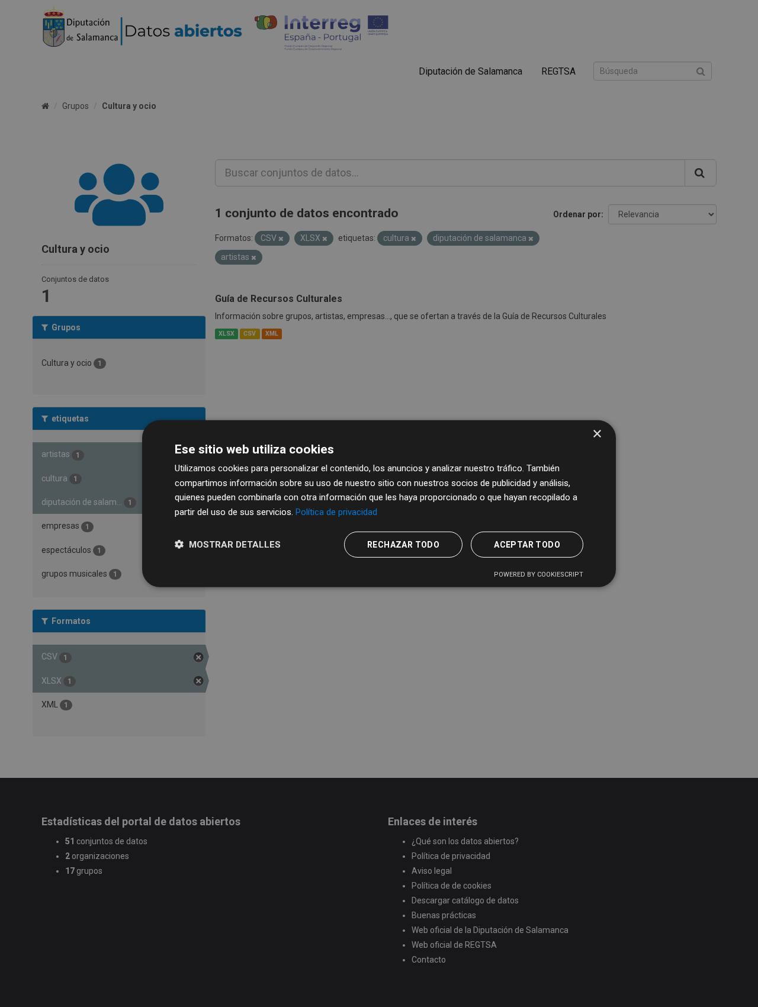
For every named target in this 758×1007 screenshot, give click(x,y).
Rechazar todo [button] (403, 544)
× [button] (596, 433)
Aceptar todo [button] (527, 544)
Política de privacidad (336, 512)
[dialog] (379, 503)
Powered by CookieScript (538, 574)
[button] (228, 544)
